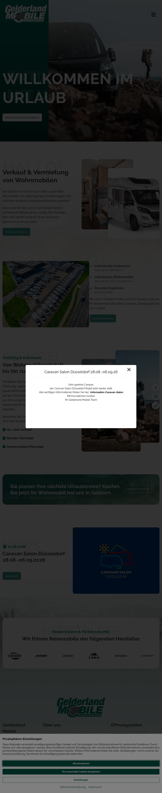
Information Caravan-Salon (106, 392)
